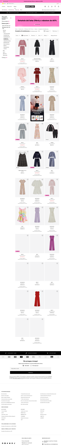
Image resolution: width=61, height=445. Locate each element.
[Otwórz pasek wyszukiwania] (42, 9)
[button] (47, 31)
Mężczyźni (9, 6)
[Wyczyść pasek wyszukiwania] (58, 9)
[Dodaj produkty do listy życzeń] (27, 40)
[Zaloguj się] (48, 6)
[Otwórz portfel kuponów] (45, 6)
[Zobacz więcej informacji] (22, 64)
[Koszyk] (58, 6)
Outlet (5, 3)
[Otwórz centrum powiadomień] (52, 6)
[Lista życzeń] (55, 6)
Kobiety (3, 6)
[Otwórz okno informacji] (58, 1)
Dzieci (15, 6)
